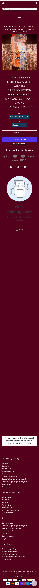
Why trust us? (6, 469)
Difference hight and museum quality (14, 557)
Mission (4, 474)
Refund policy (6, 487)
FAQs (4, 539)
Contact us (5, 466)
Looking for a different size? (11, 528)
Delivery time (6, 505)
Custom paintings (8, 523)
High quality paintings (9, 549)
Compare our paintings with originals (14, 482)
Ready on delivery (8, 536)
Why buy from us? (8, 471)
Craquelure (5, 533)
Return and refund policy (10, 510)
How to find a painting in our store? (14, 479)
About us (5, 463)
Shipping (16, 107)
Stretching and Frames (10, 531)
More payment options (19, 144)
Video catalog (6, 559)
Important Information (9, 476)
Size (19, 113)
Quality (19, 121)
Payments (5, 500)
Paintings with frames (9, 554)
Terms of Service (8, 484)
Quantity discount (8, 513)
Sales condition (7, 497)
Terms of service (7, 507)
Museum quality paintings (11, 551)
